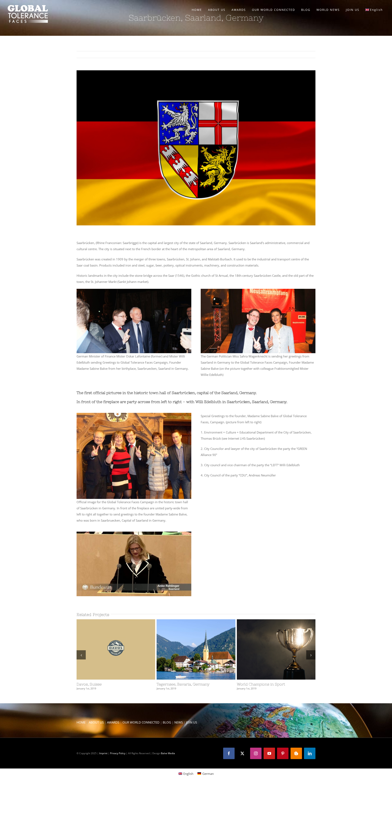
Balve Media (168, 753)
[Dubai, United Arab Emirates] (196, 649)
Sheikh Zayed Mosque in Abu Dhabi (108, 649)
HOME (81, 722)
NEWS (178, 722)
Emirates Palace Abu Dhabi (269, 649)
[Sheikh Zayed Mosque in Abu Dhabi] (116, 649)
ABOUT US (96, 722)
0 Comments (108, 688)
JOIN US (191, 722)
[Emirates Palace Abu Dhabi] (276, 649)
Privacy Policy (117, 753)
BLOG (167, 722)
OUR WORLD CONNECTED (140, 722)
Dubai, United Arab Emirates (188, 649)
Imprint (103, 753)
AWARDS (113, 722)
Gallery (123, 649)
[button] (81, 655)
